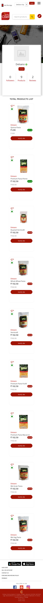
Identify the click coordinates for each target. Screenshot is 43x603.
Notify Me (21, 138)
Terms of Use (21, 600)
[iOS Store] (28, 564)
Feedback (4, 578)
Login (32, 3)
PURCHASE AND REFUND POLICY (10, 575)
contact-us (5, 573)
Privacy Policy (21, 599)
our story (5, 567)
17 (13, 105)
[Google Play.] (14, 564)
